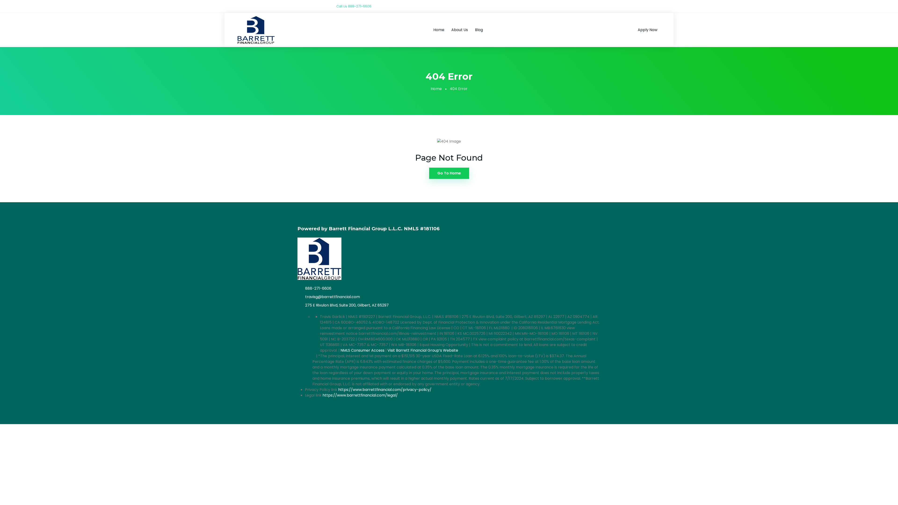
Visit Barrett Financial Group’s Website (422, 350)
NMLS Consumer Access (362, 350)
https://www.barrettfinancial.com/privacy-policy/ (384, 389)
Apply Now (647, 29)
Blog (479, 29)
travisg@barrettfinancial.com (332, 296)
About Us (459, 29)
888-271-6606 (359, 6)
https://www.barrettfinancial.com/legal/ (360, 395)
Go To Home (449, 173)
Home (438, 29)
